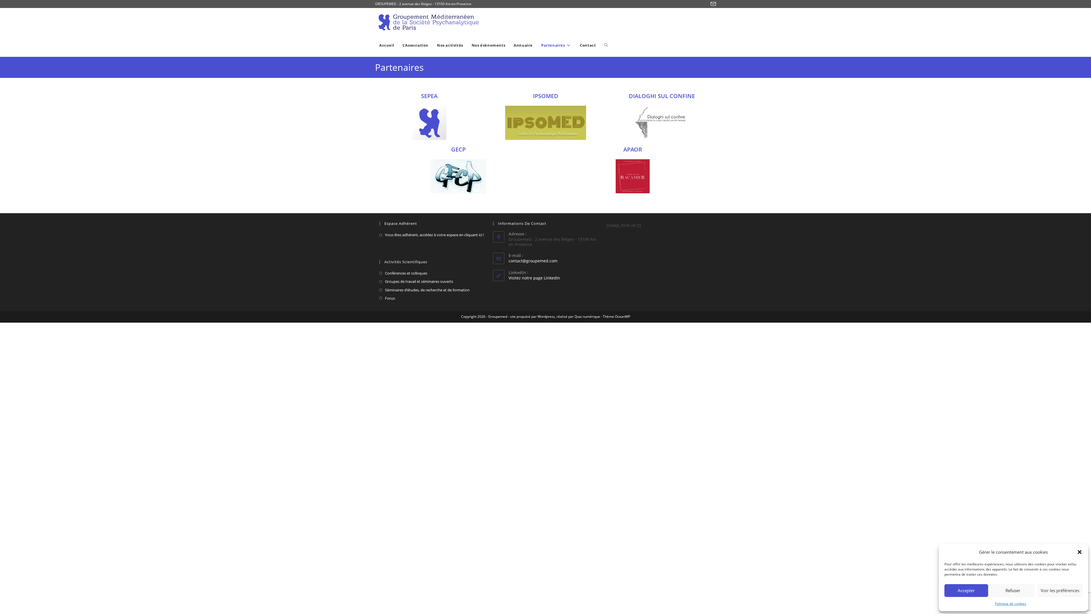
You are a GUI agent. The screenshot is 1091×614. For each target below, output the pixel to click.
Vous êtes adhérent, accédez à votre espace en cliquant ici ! (434, 234)
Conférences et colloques (406, 273)
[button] (1079, 552)
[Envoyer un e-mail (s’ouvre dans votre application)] (712, 4)
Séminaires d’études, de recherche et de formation (427, 290)
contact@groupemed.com (533, 261)
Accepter (966, 590)
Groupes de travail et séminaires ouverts (419, 281)
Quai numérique (587, 316)
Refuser (1012, 590)
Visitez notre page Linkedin (534, 278)
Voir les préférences (1060, 590)
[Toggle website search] (606, 45)
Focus (390, 298)
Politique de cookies (1010, 603)
